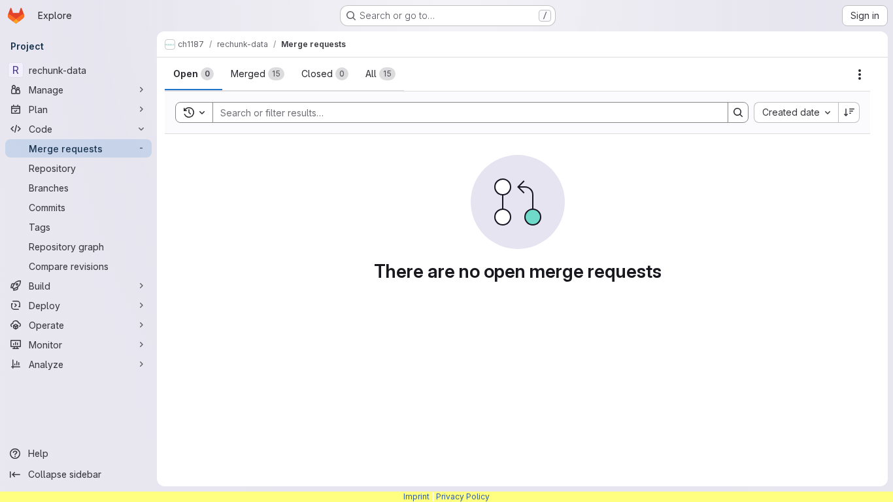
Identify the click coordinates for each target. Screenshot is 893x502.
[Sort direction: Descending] (849, 112)
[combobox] (796, 112)
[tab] (193, 74)
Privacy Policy (463, 496)
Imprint (416, 496)
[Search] (738, 112)
